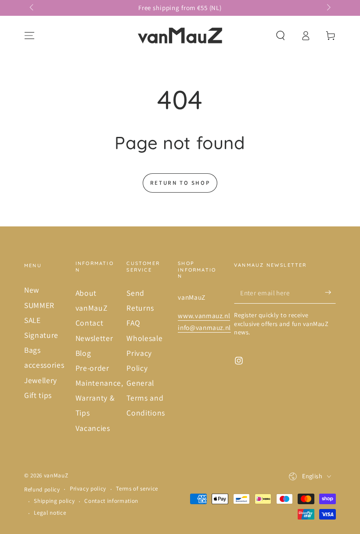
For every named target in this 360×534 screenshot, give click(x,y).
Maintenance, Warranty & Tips (99, 398)
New (31, 290)
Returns (140, 308)
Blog (83, 353)
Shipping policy (54, 501)
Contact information (111, 501)
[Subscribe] (330, 292)
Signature (41, 335)
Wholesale (144, 338)
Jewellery (40, 380)
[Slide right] (328, 8)
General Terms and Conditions (145, 398)
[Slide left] (32, 8)
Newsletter (94, 338)
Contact (90, 323)
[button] (280, 35)
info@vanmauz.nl (204, 327)
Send (135, 293)
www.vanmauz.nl (204, 315)
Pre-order (92, 368)
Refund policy (42, 489)
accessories (44, 365)
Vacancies (93, 428)
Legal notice (50, 512)
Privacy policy (88, 488)
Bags (32, 350)
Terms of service (137, 488)
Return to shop (180, 182)
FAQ (133, 323)
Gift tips (38, 395)
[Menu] (29, 35)
